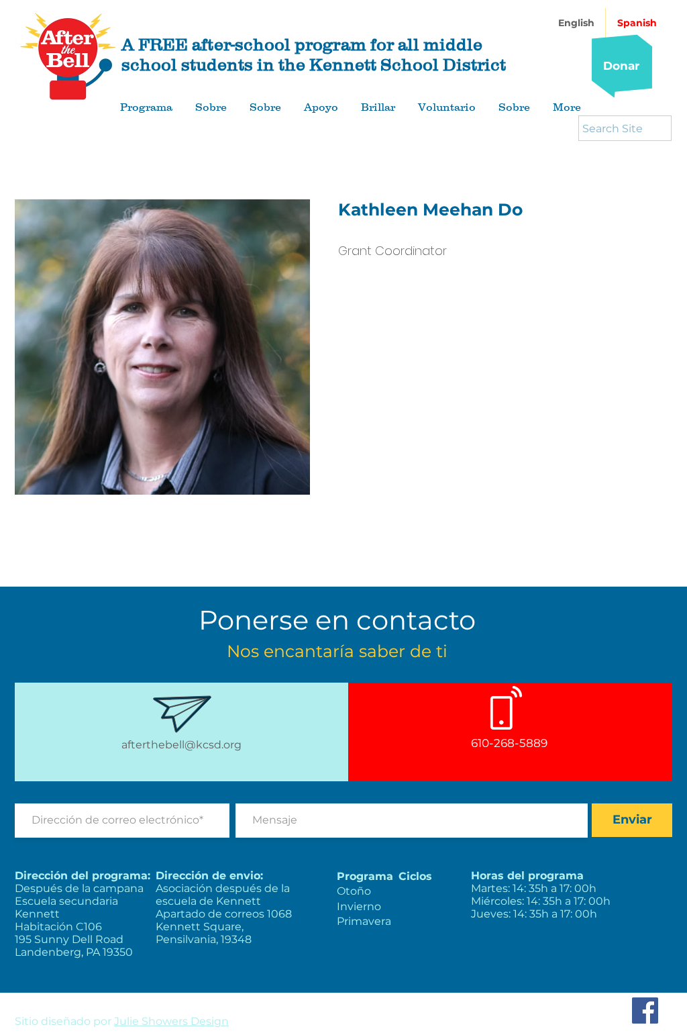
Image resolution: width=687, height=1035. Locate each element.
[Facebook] (645, 1010)
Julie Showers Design (171, 1021)
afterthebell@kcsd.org (181, 744)
